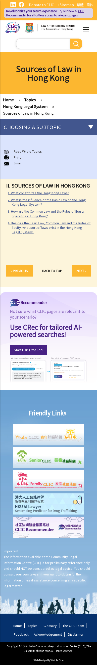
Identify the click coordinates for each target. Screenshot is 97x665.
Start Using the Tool (28, 349)
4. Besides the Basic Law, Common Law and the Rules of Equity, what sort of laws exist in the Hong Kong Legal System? (49, 227)
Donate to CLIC (41, 4)
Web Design (40, 660)
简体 (89, 4)
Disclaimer (76, 634)
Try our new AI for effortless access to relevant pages (45, 13)
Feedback (21, 634)
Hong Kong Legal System (25, 106)
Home (8, 99)
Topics (30, 99)
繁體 (80, 4)
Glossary (50, 625)
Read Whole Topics (28, 151)
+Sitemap (66, 4)
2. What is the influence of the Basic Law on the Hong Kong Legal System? (47, 202)
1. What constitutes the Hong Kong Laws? (38, 192)
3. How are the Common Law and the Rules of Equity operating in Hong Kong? (46, 213)
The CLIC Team (73, 625)
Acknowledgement (48, 634)
